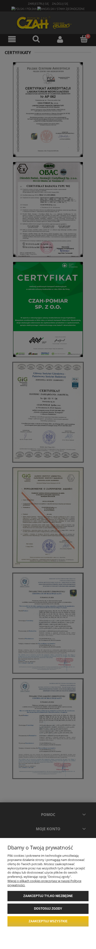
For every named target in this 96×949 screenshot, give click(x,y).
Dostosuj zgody (48, 908)
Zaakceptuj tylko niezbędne (48, 896)
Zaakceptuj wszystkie (48, 921)
